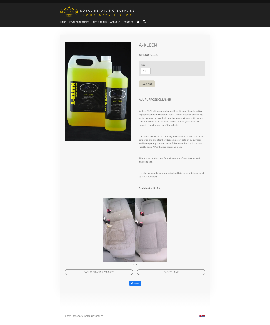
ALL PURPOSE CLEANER (155, 99)
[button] (202, 201)
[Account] (138, 22)
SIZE (143, 65)
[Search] (144, 22)
